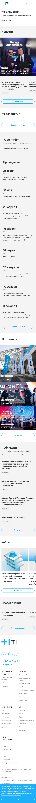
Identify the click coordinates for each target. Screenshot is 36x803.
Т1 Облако (4, 753)
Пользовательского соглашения (11, 795)
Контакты (22, 727)
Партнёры (4, 686)
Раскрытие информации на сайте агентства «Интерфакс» (16, 770)
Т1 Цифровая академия (9, 763)
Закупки (21, 714)
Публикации (5, 717)
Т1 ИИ (3, 756)
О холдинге (22, 710)
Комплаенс (22, 723)
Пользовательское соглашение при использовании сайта (13, 776)
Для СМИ (4, 727)
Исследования (6, 720)
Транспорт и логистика (26, 690)
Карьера (21, 717)
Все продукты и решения (6, 678)
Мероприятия (6, 714)
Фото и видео (6, 723)
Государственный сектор (25, 679)
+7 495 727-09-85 (10, 660)
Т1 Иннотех (5, 746)
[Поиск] (27, 3)
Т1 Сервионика (6, 759)
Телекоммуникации (25, 697)
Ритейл (21, 687)
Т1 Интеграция (6, 749)
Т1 (2, 743)
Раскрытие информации (26, 720)
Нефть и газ (23, 700)
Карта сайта (23, 730)
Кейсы (3, 683)
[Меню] (32, 3)
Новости (4, 710)
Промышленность (25, 684)
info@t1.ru (6, 664)
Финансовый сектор (25, 675)
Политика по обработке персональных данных (16, 780)
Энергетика (22, 693)
